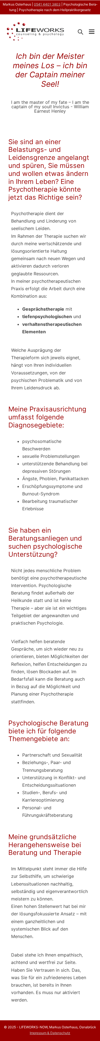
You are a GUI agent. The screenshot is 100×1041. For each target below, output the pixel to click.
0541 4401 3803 (47, 4)
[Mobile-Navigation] (91, 32)
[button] (80, 31)
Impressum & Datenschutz (50, 1033)
